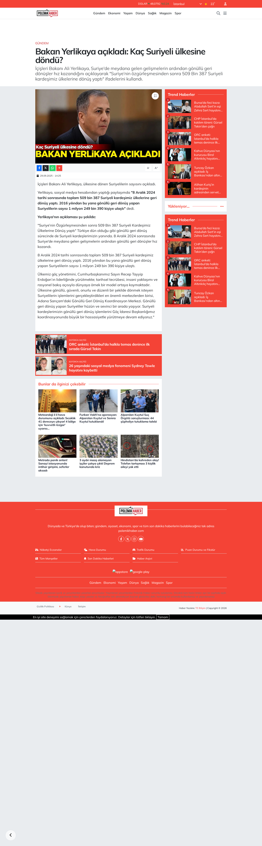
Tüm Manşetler (48, 558)
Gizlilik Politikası (45, 606)
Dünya (140, 13)
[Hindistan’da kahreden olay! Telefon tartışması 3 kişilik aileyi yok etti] (140, 446)
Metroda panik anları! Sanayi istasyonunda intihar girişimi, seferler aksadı (53, 465)
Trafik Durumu (145, 549)
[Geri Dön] (10, 835)
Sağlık (152, 13)
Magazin (166, 13)
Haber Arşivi (144, 558)
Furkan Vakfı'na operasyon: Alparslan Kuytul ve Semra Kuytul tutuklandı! (98, 418)
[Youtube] (141, 539)
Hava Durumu (97, 549)
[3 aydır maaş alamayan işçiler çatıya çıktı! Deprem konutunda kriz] (98, 446)
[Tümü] (222, 206)
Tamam (163, 617)
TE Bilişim (200, 608)
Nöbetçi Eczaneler (51, 549)
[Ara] (218, 13)
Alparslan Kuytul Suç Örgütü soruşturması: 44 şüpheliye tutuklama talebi (139, 418)
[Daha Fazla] (59, 168)
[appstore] (120, 571)
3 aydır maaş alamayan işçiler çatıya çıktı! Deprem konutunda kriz (97, 463)
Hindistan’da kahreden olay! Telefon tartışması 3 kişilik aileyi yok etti (140, 463)
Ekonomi (114, 13)
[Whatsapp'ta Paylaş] (52, 168)
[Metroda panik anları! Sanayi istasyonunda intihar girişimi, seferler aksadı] (57, 446)
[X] (128, 539)
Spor (178, 13)
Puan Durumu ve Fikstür (200, 549)
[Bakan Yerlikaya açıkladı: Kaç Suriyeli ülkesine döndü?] (98, 126)
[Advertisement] (196, 335)
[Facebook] (121, 539)
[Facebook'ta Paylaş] (39, 168)
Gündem (99, 13)
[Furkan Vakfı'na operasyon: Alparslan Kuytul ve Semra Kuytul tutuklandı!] (98, 400)
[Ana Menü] (225, 13)
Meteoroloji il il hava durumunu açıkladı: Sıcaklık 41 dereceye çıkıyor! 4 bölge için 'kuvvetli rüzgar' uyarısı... (57, 421)
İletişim (82, 606)
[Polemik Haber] (47, 12)
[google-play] (139, 571)
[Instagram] (134, 539)
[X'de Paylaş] (46, 168)
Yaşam (128, 13)
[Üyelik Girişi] (224, 4)
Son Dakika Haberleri (101, 558)
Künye (67, 606)
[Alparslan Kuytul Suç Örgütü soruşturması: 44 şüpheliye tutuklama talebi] (140, 400)
